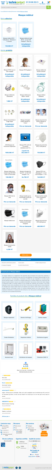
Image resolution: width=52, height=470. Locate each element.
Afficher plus (25, 255)
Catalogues (30, 426)
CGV (16, 428)
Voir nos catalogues (44, 434)
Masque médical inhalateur (41, 95)
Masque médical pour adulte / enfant (25, 95)
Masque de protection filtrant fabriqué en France (41, 121)
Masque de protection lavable (9, 246)
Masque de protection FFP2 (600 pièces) (41, 221)
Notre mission (18, 426)
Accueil (2, 11)
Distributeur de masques (26, 357)
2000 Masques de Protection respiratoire (9, 145)
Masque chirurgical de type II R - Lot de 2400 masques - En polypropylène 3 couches (25, 174)
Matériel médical (7, 11)
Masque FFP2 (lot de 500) (9, 196)
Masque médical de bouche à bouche (41, 70)
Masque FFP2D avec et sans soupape (9, 70)
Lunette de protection (24, 265)
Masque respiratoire (9, 317)
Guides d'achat (31, 428)
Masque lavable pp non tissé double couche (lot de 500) (25, 197)
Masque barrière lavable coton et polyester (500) (41, 197)
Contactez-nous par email (7, 434)
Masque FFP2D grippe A (25, 70)
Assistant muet (9, 357)
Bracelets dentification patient (9, 262)
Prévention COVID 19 (42, 357)
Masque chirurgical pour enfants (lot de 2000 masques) (25, 222)
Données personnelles (19, 432)
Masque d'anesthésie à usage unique (9, 120)
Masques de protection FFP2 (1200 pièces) (41, 145)
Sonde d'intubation (9, 337)
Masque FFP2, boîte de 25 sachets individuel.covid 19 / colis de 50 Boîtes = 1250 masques (25, 148)
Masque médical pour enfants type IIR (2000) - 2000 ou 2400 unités (9, 172)
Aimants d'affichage (26, 317)
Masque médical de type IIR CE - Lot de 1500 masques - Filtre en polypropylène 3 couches (26, 40)
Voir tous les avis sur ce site (25, 372)
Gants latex (21, 262)
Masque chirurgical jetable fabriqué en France (25, 121)
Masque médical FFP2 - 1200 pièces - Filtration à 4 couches (9, 39)
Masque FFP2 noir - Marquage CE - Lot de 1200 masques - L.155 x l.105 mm (41, 173)
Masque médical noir (9, 220)
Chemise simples (42, 317)
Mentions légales (18, 430)
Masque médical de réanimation (9, 95)
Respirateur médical (26, 337)
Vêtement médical (16, 11)
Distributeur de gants (42, 337)
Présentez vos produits (32, 430)
